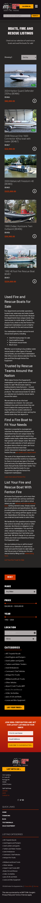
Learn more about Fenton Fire (15, 477)
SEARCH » (35, 16)
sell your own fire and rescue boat (20, 504)
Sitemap (36, 886)
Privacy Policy (28, 886)
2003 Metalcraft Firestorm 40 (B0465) (19, 183)
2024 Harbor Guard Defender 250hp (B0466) (19, 92)
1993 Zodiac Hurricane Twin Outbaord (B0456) (18, 228)
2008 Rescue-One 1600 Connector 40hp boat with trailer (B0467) (18, 138)
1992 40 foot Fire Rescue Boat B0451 (20, 273)
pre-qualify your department (26, 452)
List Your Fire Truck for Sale (14, 560)
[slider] (5, 603)
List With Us (26, 6)
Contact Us (5, 795)
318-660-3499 (5, 791)
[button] (20, 745)
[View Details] (34, 101)
